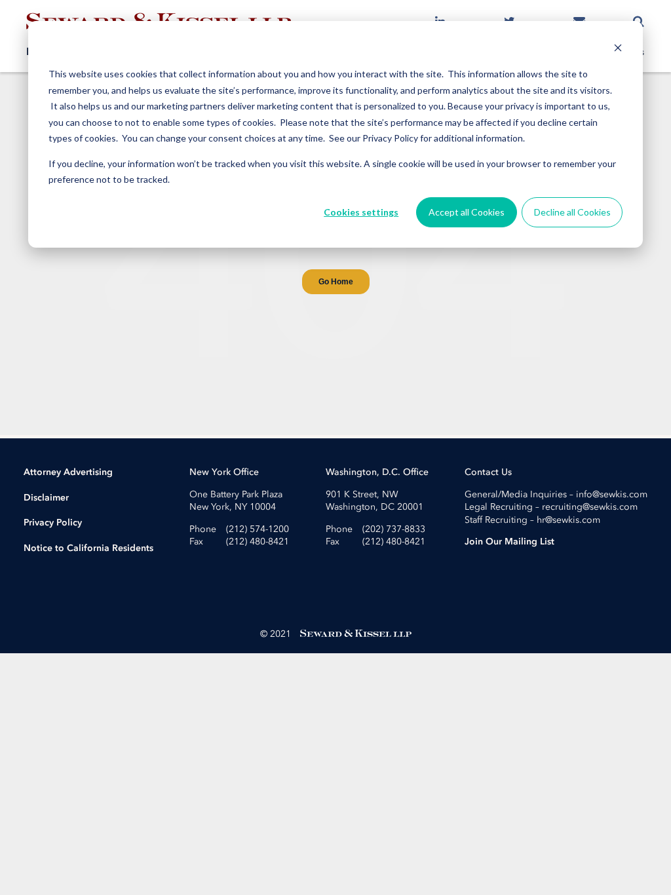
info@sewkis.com (611, 494)
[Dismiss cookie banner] (618, 49)
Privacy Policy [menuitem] (53, 522)
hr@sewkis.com (568, 519)
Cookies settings (361, 212)
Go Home (335, 281)
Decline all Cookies (572, 212)
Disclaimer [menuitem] (46, 497)
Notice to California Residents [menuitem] (88, 548)
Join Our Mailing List (509, 541)
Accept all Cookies (467, 212)
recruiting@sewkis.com (590, 506)
